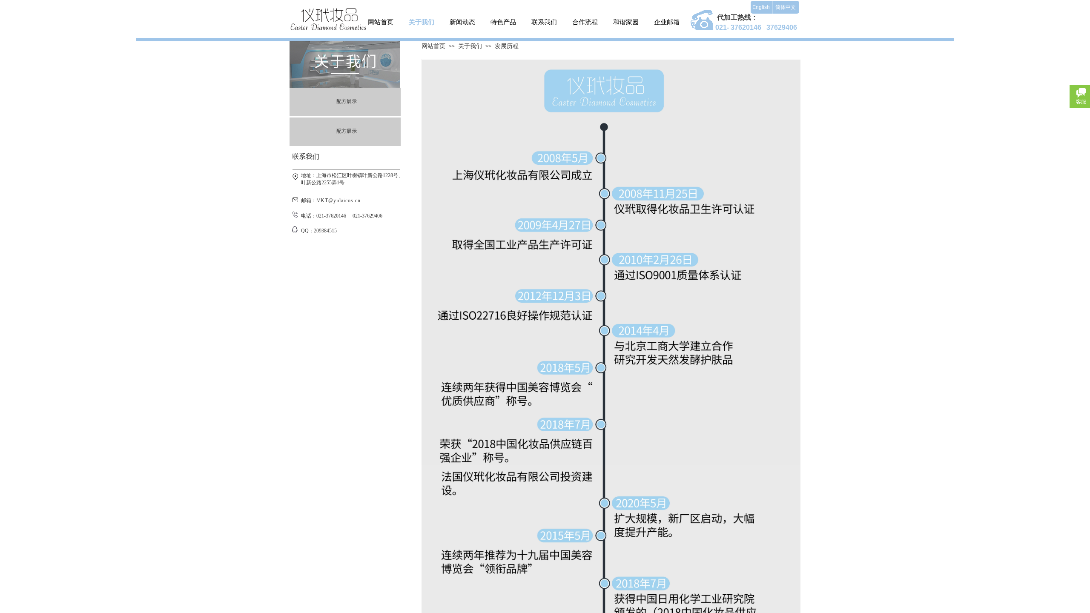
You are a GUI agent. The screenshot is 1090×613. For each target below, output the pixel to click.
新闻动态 (462, 22)
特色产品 (503, 22)
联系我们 (544, 22)
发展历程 (507, 46)
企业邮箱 (667, 22)
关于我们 (421, 22)
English (761, 7)
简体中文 (785, 7)
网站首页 (380, 22)
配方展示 (346, 101)
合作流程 (585, 22)
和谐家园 (626, 22)
